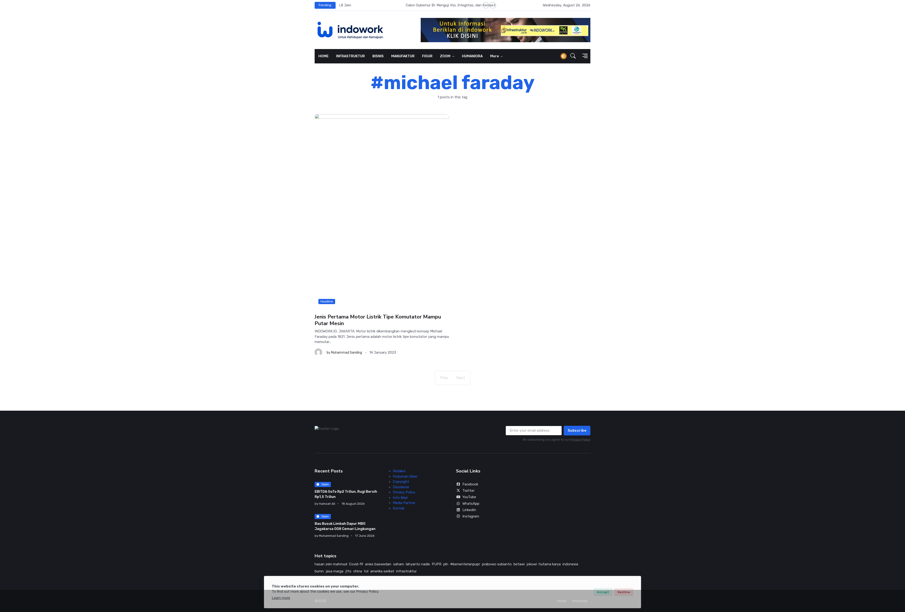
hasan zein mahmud (331, 564)
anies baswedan (378, 564)
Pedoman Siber (405, 476)
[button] (573, 56)
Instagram (470, 516)
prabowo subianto (497, 564)
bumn (319, 571)
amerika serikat (382, 571)
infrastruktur (406, 571)
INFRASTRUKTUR (350, 56)
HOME (323, 56)
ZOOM (445, 56)
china (357, 571)
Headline (326, 301)
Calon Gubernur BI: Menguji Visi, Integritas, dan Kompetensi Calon (392, 5)
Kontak (398, 508)
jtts (348, 571)
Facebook (470, 484)
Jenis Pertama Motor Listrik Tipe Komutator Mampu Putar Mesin (378, 320)
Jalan (325, 484)
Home (561, 601)
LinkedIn (469, 510)
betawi (519, 564)
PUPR (436, 564)
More (495, 56)
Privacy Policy (580, 439)
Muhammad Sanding (346, 353)
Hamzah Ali (327, 503)
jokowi (532, 564)
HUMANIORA (472, 56)
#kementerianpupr (465, 564)
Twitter (468, 490)
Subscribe (577, 430)
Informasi (580, 601)
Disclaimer (401, 487)
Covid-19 (356, 564)
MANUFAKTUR (403, 56)
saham (398, 564)
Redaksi (399, 471)
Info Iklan (400, 498)
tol (366, 571)
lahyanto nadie (418, 564)
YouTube (469, 497)
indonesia (570, 564)
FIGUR (427, 56)
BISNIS (378, 56)
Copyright (401, 482)
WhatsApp (470, 503)
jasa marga (334, 571)
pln (445, 564)
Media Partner (404, 503)
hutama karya (550, 564)
